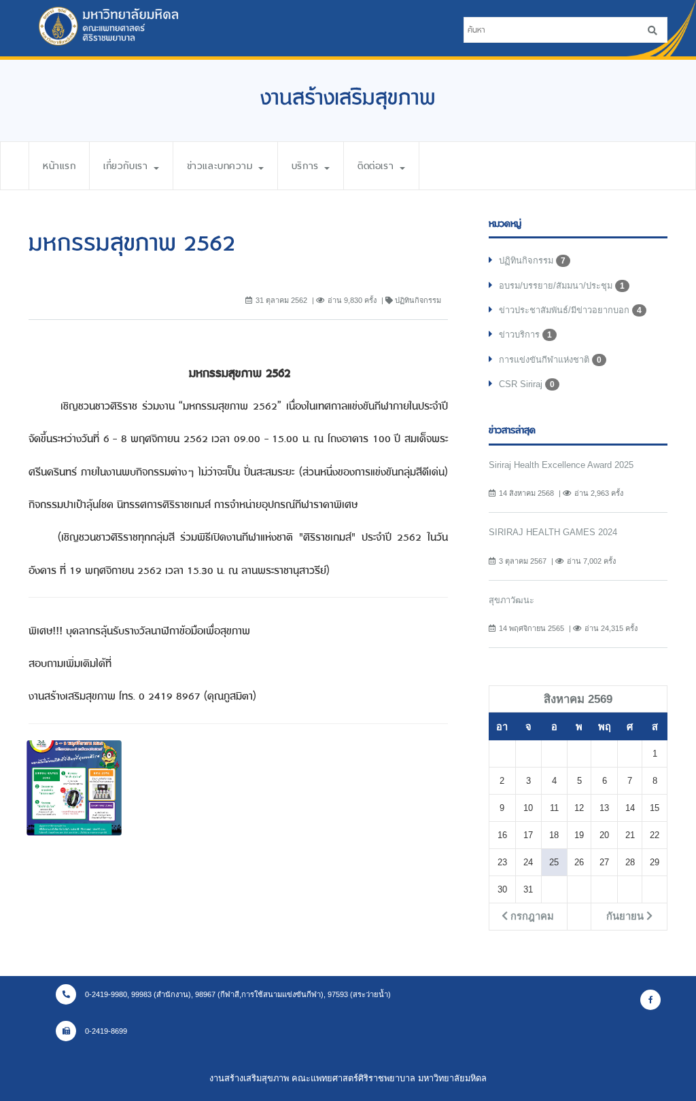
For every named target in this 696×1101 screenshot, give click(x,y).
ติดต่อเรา (378, 166)
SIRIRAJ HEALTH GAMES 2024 (553, 532)
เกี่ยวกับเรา (127, 166)
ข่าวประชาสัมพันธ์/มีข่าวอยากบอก (570, 310)
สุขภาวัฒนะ (511, 600)
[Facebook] (650, 1000)
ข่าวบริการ (525, 334)
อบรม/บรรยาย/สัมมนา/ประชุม (562, 286)
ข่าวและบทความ (222, 166)
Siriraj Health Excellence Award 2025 (561, 465)
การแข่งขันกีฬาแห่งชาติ (550, 360)
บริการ (307, 166)
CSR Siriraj (527, 384)
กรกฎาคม (531, 916)
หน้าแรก (59, 166)
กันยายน (626, 916)
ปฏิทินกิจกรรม (532, 260)
